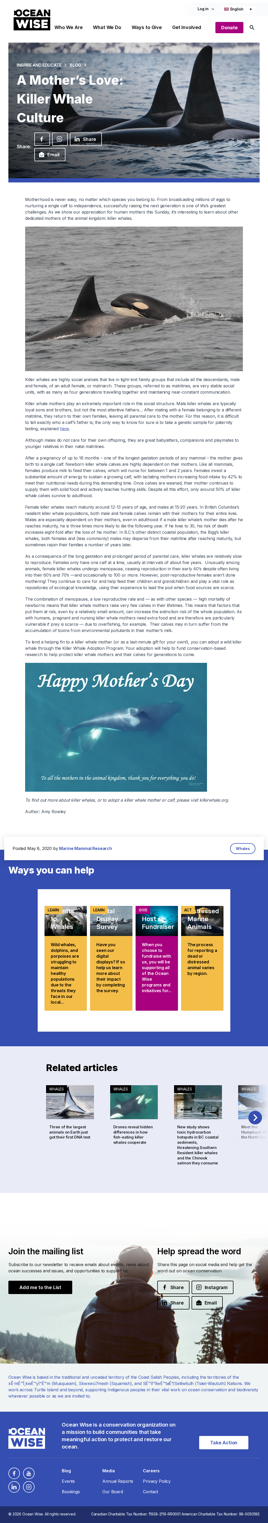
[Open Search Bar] (252, 27)
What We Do (107, 27)
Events (68, 1481)
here (64, 428)
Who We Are (68, 27)
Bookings (71, 1491)
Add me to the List (40, 1287)
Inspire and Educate (39, 65)
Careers (151, 1470)
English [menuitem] (236, 9)
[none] (237, 9)
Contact (150, 1491)
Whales (243, 848)
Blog (75, 65)
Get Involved (186, 27)
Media (108, 1470)
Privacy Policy (157, 1481)
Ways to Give (147, 27)
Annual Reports (117, 1481)
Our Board (112, 1491)
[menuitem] (237, 9)
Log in (203, 9)
